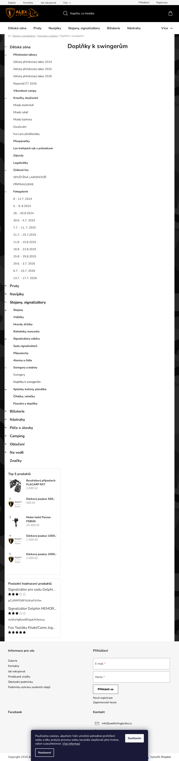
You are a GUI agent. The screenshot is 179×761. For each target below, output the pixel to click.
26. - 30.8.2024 (23, 213)
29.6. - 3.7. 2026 (24, 264)
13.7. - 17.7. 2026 (25, 278)
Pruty (14, 285)
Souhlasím (134, 738)
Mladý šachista (22, 119)
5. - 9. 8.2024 (22, 206)
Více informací (71, 744)
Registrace (161, 2)
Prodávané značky (19, 677)
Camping (17, 436)
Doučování (19, 127)
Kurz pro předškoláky (26, 134)
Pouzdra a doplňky (25, 404)
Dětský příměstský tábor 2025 (32, 69)
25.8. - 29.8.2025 (24, 256)
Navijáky (17, 294)
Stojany (18, 310)
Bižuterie (17, 411)
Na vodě (17, 452)
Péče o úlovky (21, 427)
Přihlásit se (105, 689)
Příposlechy (20, 353)
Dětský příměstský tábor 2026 (32, 76)
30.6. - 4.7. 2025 (24, 220)
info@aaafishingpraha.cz (117, 723)
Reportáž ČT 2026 (25, 84)
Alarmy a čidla (22, 360)
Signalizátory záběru (26, 339)
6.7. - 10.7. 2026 (24, 271)
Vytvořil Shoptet (160, 757)
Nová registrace (103, 698)
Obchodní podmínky (20, 682)
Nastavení (44, 753)
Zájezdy (18, 155)
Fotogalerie (20, 191)
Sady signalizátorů (25, 346)
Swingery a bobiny (25, 367)
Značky (16, 460)
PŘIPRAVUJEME (23, 184)
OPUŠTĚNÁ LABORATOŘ (29, 177)
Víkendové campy (24, 91)
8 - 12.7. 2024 (22, 199)
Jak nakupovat (48, 2)
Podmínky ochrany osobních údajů (29, 687)
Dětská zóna (20, 47)
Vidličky (18, 317)
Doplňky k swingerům (27, 382)
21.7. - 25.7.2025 (24, 235)
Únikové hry (20, 170)
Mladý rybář (20, 112)
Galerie (12, 2)
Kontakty (28, 2)
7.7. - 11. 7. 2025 (24, 228)
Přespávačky (21, 141)
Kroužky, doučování (25, 98)
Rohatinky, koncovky (26, 331)
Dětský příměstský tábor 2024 (32, 62)
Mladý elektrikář (23, 105)
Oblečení (17, 444)
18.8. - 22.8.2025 (24, 249)
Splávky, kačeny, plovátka (29, 389)
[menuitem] (17, 28)
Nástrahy (17, 419)
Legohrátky (20, 163)
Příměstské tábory (25, 55)
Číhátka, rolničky (24, 396)
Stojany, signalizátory (28, 302)
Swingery (19, 375)
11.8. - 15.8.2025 (24, 242)
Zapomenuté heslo (105, 702)
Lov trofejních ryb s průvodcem (33, 148)
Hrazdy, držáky (23, 324)
